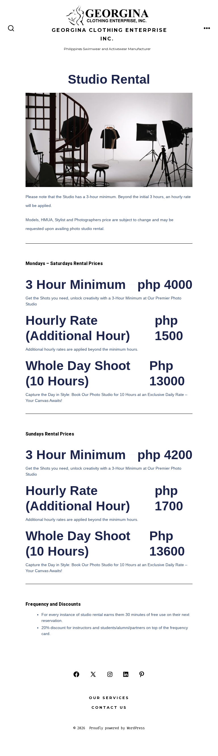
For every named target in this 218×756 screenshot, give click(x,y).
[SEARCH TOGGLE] (11, 28)
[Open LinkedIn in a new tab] (126, 674)
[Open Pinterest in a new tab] (141, 674)
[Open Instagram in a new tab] (110, 674)
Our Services (109, 698)
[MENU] (206, 28)
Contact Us (109, 707)
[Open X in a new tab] (93, 674)
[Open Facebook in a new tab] (76, 674)
